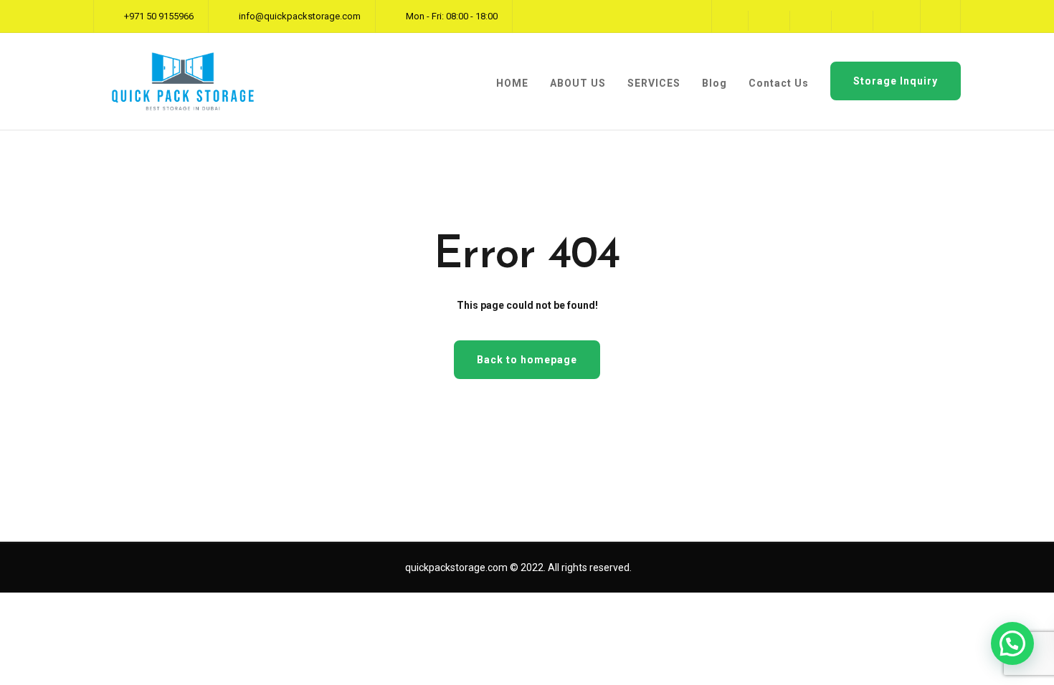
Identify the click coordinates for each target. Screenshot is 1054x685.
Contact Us (779, 83)
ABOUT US (578, 83)
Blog (714, 83)
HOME (512, 83)
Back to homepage (527, 359)
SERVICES (653, 83)
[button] (1012, 643)
